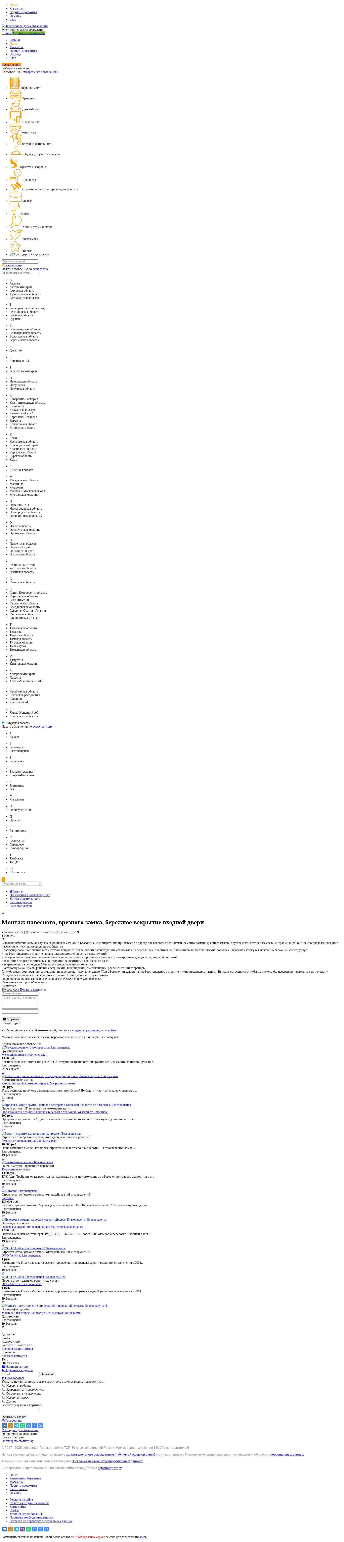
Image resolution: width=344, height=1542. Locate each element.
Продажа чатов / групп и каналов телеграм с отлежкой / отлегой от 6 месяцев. (55, 1112)
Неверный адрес (17, 1397)
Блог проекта (18, 1489)
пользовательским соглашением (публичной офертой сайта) (110, 1454)
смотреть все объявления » (41, 72)
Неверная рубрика (18, 1385)
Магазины (16, 8)
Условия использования (26, 1514)
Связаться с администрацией (29, 1503)
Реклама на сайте (21, 1499)
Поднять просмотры (23, 12)
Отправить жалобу (14, 1416)
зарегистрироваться (87, 1030)
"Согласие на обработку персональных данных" (107, 1461)
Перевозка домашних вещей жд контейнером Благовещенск (42, 1226)
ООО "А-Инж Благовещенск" (22, 1255)
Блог (13, 19)
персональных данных (287, 1454)
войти (112, 1030)
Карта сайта (18, 1506)
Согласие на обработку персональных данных (41, 1521)
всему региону (43, 726)
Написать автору (16, 1366)
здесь (143, 1537)
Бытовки (8, 1198)
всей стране (41, 269)
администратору (109, 1468)
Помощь (15, 15)
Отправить (12, 1019)
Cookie (14, 1510)
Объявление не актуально (23, 1393)
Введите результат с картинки (22, 1405)
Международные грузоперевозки (24, 1054)
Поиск (14, 5)
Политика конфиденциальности (31, 1517)
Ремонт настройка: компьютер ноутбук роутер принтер (39, 1083)
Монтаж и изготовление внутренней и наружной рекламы (41, 1312)
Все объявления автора (17, 1348)
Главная (15, 40)
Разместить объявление (25, 1478)
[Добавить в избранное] (3, 912)
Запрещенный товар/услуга (25, 1389)
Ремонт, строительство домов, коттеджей (29, 1140)
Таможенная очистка (16, 1169)
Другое (11, 1401)
